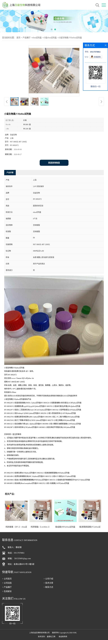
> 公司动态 (7, 583)
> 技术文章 (48, 583)
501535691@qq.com (22, 558)
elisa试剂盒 (37, 38)
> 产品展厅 (7, 587)
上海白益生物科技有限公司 (39, 633)
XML (75, 633)
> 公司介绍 (48, 579)
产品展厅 (27, 38)
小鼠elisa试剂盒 (50, 38)
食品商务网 (63, 637)
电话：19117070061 (16, 553)
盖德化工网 (51, 637)
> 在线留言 (7, 591)
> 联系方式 (48, 587)
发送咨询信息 (54, 163)
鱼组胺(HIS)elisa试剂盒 (65, 527)
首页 (18, 38)
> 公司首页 (7, 579)
